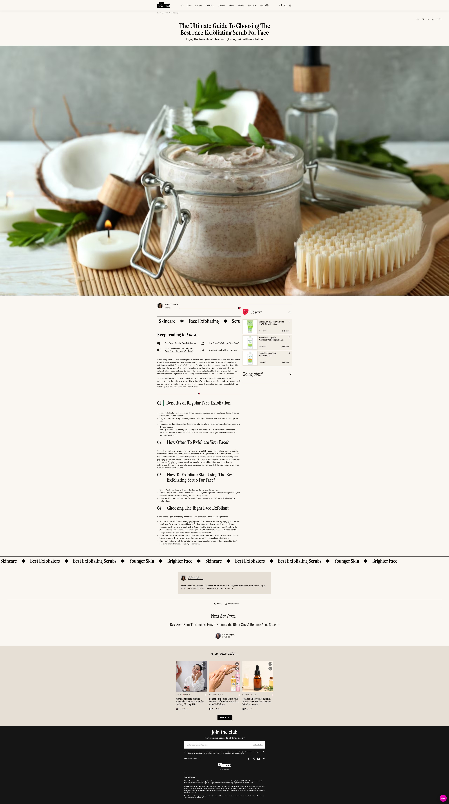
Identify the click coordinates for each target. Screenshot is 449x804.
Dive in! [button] (223, 717)
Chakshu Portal (242, 796)
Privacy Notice (239, 754)
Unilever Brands (209, 754)
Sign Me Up (258, 745)
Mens (231, 5)
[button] (423, 18)
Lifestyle (221, 5)
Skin (182, 5)
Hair (189, 5)
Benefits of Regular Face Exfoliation (180, 343)
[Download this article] (428, 18)
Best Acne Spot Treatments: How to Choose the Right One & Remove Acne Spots (223, 625)
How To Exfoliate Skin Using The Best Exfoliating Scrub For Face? (179, 349)
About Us (264, 5)
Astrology (252, 5)
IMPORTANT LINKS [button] (190, 759)
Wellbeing (210, 5)
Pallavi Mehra (171, 304)
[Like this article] (418, 18)
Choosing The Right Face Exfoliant (224, 350)
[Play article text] (432, 18)
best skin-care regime (180, 359)
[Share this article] (215, 603)
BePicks (240, 5)
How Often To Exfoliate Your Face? (224, 343)
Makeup (198, 5)
